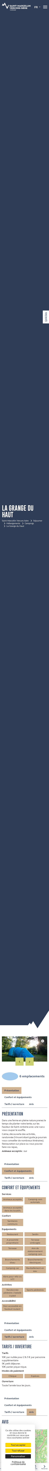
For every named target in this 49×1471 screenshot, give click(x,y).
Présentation (11, 1164)
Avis (31, 1104)
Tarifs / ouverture (14, 1104)
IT (35, 22)
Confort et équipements (18, 1097)
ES (36, 25)
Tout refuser (18, 1450)
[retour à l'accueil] (16, 7)
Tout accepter (18, 1445)
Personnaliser (18, 1456)
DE (36, 14)
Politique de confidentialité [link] (18, 1463)
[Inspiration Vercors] (46, 317)
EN (36, 11)
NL (36, 18)
